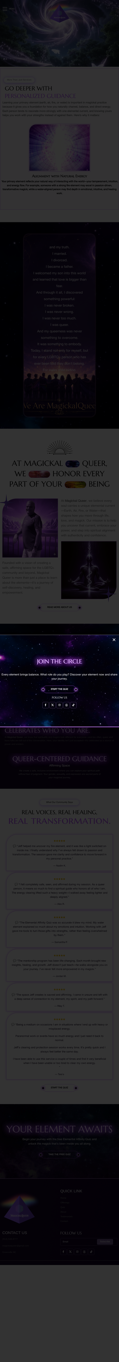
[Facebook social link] (45, 705)
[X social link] (52, 705)
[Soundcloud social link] (66, 705)
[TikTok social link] (73, 705)
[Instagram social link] (59, 705)
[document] (59, 681)
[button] (114, 640)
